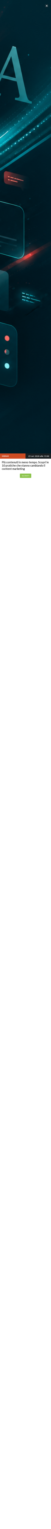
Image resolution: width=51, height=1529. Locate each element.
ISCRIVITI (25, 475)
